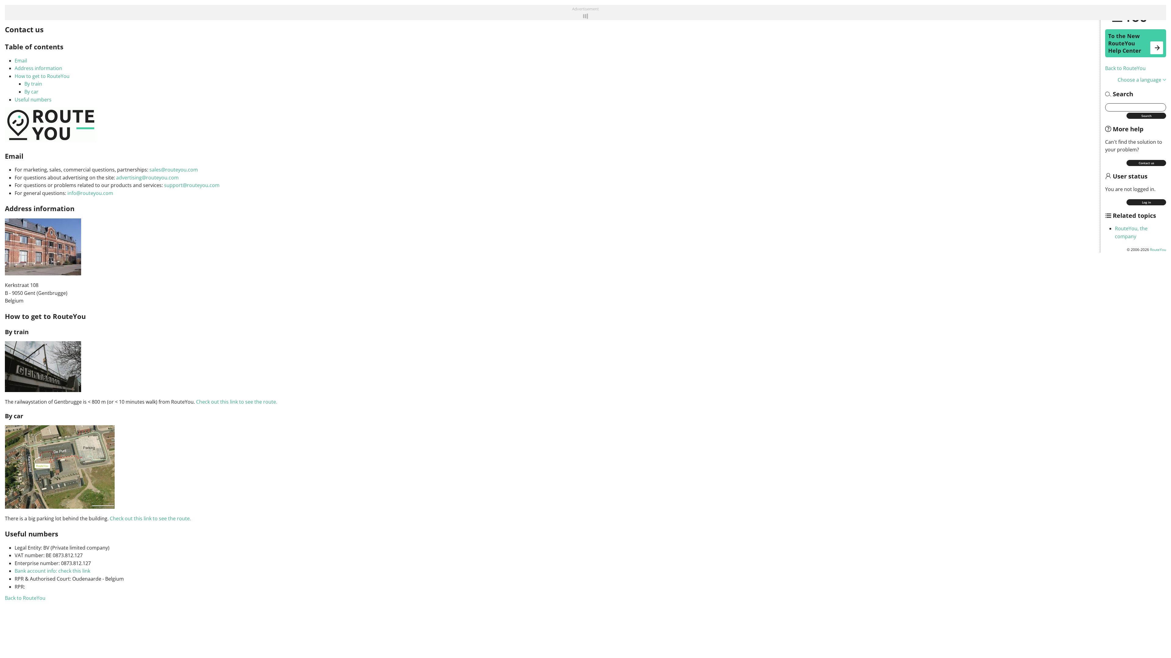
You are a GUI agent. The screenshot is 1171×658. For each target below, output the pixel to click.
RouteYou (1158, 249)
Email (21, 60)
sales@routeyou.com (173, 169)
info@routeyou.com (90, 193)
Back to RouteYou (1125, 68)
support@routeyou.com (192, 185)
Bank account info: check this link (52, 571)
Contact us (1146, 163)
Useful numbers (33, 99)
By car (31, 91)
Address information (38, 68)
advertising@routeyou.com (147, 177)
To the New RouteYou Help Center (1124, 43)
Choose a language (1139, 79)
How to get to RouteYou (42, 76)
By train (33, 83)
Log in (1146, 202)
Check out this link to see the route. (236, 401)
